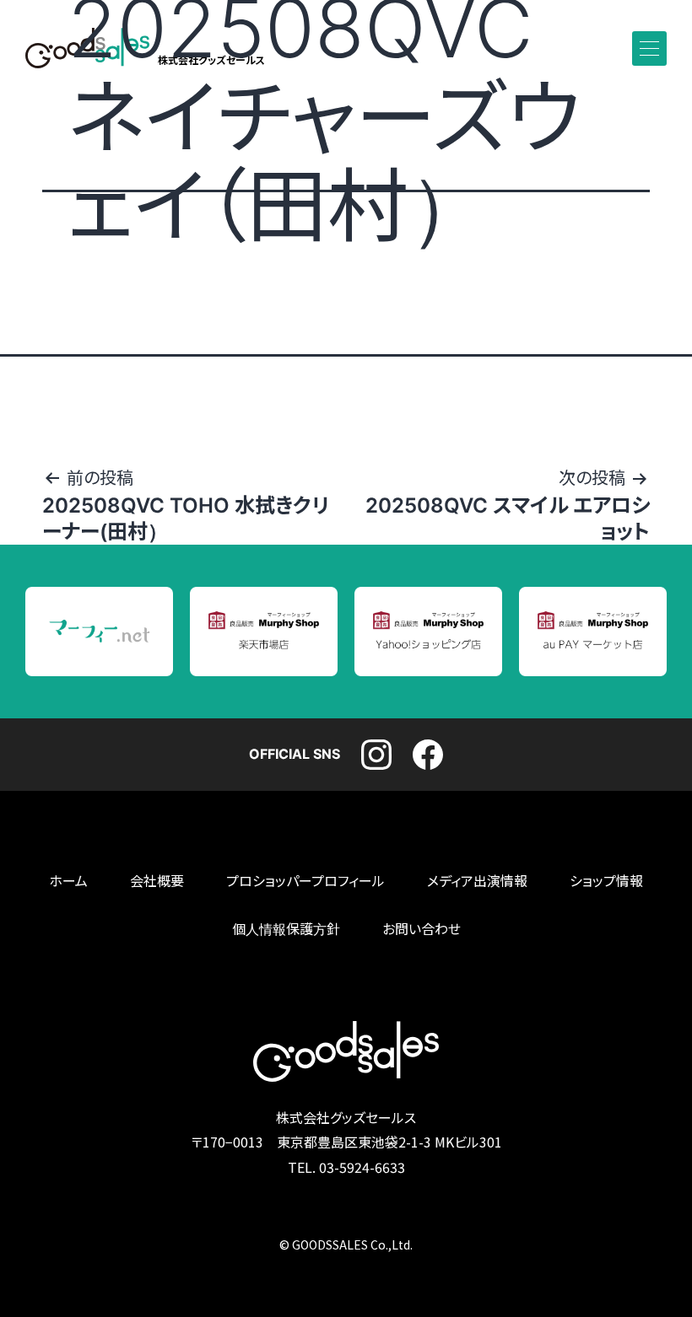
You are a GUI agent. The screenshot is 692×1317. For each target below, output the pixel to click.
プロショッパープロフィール (305, 881)
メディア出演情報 (477, 881)
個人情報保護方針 (286, 929)
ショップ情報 (606, 881)
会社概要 (157, 881)
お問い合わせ (421, 929)
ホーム (68, 881)
